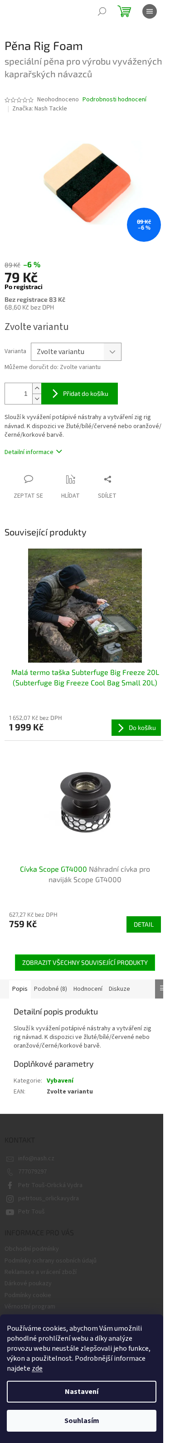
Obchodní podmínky (32, 1248)
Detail (144, 924)
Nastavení (81, 1392)
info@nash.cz (36, 1158)
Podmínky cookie (28, 1295)
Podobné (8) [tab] (50, 989)
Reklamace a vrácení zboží (41, 1272)
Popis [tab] (20, 989)
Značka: (39, 108)
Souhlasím (81, 1421)
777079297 (32, 1171)
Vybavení (60, 1080)
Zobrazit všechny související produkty (85, 962)
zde (37, 1368)
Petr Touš (31, 1211)
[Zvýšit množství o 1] (36, 388)
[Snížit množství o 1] (36, 399)
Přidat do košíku (85, 393)
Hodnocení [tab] (87, 989)
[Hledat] (102, 11)
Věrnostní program (30, 1306)
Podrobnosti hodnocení (114, 99)
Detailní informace (29, 452)
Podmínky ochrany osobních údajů (51, 1260)
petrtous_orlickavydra (48, 1198)
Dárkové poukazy (28, 1283)
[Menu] (150, 11)
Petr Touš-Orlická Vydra (50, 1185)
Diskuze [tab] (119, 989)
